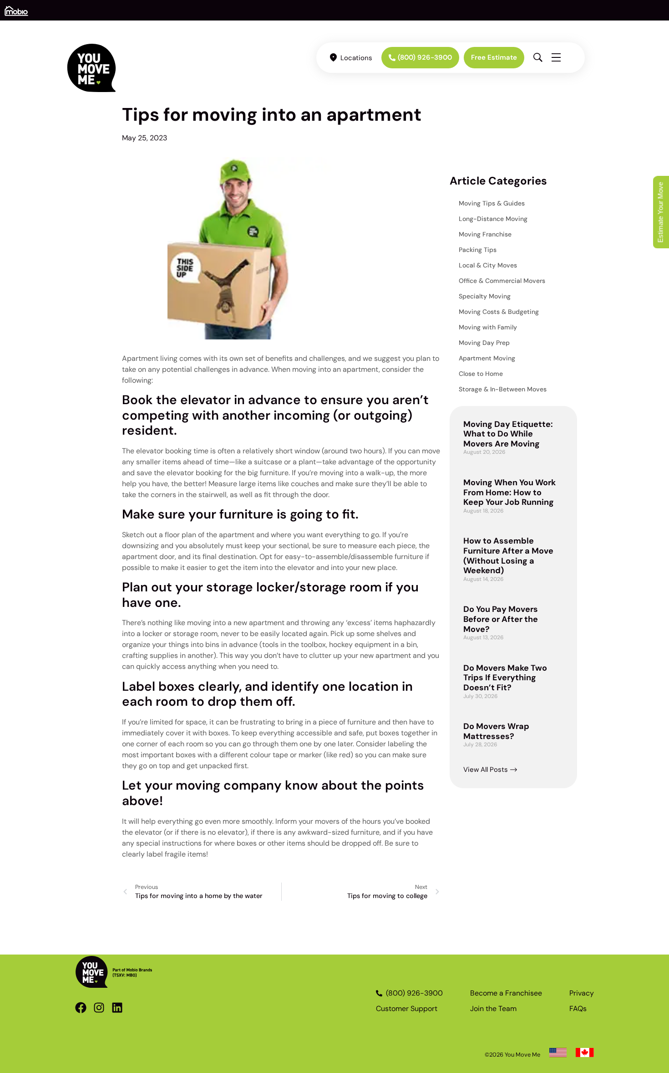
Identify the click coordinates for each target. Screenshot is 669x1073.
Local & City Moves (488, 265)
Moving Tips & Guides (492, 203)
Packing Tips (478, 250)
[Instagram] (99, 1007)
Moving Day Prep (484, 343)
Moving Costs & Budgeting (499, 312)
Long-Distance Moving (493, 219)
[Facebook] (80, 1007)
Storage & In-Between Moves (503, 389)
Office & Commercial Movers (502, 281)
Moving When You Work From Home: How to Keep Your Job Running (509, 492)
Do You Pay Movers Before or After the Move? (500, 619)
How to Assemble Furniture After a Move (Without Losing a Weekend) (508, 555)
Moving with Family (488, 327)
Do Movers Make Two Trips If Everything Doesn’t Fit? (505, 677)
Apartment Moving (487, 358)
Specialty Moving (485, 296)
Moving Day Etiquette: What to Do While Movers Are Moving (508, 434)
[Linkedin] (117, 1007)
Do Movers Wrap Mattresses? (496, 731)
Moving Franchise (485, 234)
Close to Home (481, 374)
